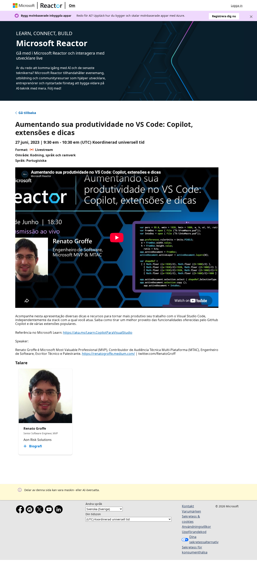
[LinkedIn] (59, 510)
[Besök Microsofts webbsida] (24, 5)
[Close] (251, 16)
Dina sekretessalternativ (200, 539)
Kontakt (188, 506)
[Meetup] (30, 510)
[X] (40, 510)
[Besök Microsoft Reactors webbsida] (51, 5)
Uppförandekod (194, 532)
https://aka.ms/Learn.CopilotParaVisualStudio (97, 332)
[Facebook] (21, 510)
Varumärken (191, 511)
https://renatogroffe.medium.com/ (108, 353)
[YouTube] (50, 510)
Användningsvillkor (196, 526)
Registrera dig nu (224, 16)
